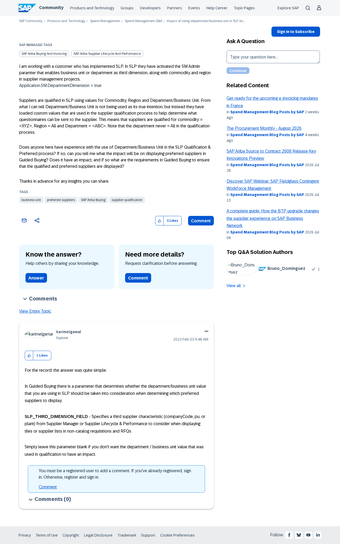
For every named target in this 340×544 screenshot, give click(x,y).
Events (194, 8)
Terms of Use (47, 535)
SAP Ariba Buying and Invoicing (44, 54)
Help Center (216, 8)
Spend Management (105, 21)
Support (148, 535)
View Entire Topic (35, 311)
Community (51, 7)
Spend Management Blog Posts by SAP (267, 112)
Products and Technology (92, 8)
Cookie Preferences (177, 535)
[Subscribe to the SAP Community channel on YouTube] (308, 535)
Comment (201, 221)
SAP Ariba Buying (93, 200)
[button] (159, 220)
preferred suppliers (61, 200)
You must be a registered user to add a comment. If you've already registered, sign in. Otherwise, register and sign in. (115, 473)
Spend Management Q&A (143, 21)
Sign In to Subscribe (295, 32)
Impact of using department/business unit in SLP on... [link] (205, 21)
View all (234, 285)
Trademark (126, 535)
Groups (127, 8)
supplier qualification (127, 200)
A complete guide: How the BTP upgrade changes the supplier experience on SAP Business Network (273, 218)
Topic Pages (244, 8)
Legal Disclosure (98, 535)
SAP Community (30, 21)
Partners (174, 8)
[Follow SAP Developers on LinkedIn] (318, 535)
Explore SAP (288, 8)
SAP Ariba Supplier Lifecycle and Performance (107, 54)
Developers (150, 8)
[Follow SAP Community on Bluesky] (299, 535)
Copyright (70, 535)
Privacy (25, 535)
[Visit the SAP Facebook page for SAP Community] (289, 535)
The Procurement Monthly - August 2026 (264, 128)
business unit (31, 200)
